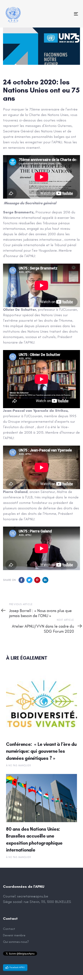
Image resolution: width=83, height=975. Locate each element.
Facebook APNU (17, 967)
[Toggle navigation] (66, 13)
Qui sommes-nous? (16, 942)
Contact (9, 929)
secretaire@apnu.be (32, 896)
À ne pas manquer (18, 765)
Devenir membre (14, 935)
